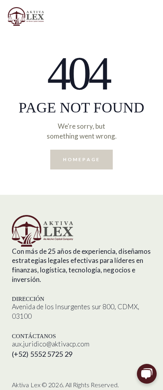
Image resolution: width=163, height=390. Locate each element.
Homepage (81, 159)
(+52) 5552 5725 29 (42, 354)
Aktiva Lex (26, 384)
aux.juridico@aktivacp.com (51, 344)
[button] (152, 15)
